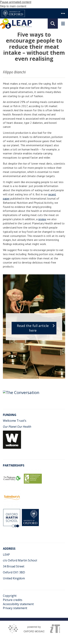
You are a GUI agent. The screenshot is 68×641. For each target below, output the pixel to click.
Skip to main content (13, 6)
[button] (63, 13)
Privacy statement (15, 608)
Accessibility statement (18, 604)
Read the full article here (33, 328)
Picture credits (12, 600)
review (42, 219)
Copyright (10, 596)
